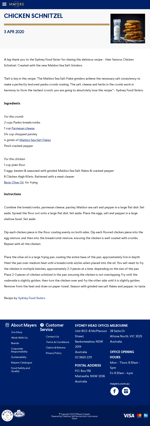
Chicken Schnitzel (33, 16)
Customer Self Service (72, 417)
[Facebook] (114, 391)
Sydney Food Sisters (31, 298)
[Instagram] (126, 391)
